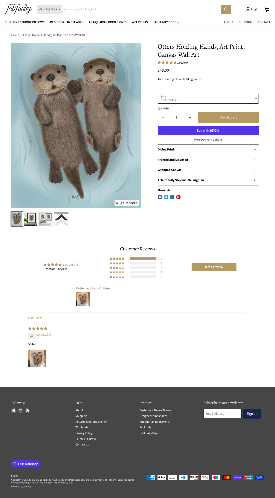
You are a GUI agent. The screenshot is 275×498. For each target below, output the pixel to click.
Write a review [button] (214, 267)
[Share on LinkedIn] (172, 197)
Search (14, 476)
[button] (167, 62)
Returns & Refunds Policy (91, 422)
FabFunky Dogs (165, 22)
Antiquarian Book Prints (107, 22)
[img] (37, 328)
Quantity (163, 108)
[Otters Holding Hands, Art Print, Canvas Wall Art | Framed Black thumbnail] (45, 219)
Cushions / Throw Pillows (25, 22)
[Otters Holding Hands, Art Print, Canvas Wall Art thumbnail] (61, 219)
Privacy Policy (83, 433)
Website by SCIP (65, 482)
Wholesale (81, 427)
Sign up (252, 413)
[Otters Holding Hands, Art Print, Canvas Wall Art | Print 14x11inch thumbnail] (30, 219)
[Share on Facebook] (160, 197)
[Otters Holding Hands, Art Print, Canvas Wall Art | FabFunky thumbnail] (17, 219)
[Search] (226, 9)
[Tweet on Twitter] (166, 197)
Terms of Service (85, 439)
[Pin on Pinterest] (178, 197)
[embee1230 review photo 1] (37, 358)
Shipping (245, 22)
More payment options (208, 139)
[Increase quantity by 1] (190, 117)
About (228, 22)
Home (15, 35)
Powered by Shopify (21, 486)
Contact (264, 22)
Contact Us (82, 444)
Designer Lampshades (66, 22)
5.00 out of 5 (70, 264)
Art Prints (140, 22)
